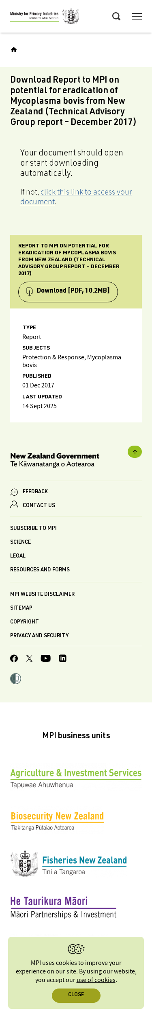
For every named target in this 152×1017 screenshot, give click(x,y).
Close (76, 995)
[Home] (13, 49)
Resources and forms (40, 570)
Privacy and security (39, 636)
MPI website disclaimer (42, 594)
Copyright (24, 622)
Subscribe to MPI (33, 528)
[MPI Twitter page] (29, 659)
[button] (15, 679)
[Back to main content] (135, 452)
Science (20, 542)
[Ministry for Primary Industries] (44, 17)
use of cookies (96, 980)
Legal (18, 556)
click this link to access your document (76, 196)
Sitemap (21, 608)
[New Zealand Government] (76, 461)
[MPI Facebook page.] (14, 659)
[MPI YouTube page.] (46, 659)
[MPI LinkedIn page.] (62, 659)
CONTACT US (39, 506)
